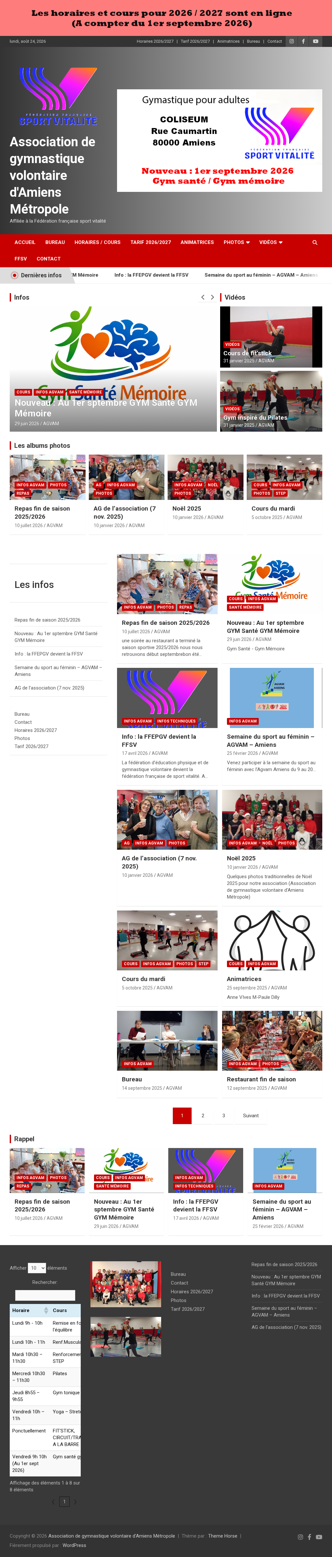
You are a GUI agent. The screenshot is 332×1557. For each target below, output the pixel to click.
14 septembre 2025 (142, 1088)
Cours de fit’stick (247, 353)
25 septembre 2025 (247, 987)
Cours (260, 485)
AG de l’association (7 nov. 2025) (49, 688)
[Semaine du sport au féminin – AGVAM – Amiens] (272, 698)
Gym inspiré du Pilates (255, 417)
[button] (46, 1310)
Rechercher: (45, 1282)
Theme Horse (222, 1536)
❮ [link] (53, 1502)
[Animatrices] (272, 940)
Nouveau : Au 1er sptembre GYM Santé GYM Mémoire (265, 627)
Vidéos (268, 242)
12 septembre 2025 (247, 1088)
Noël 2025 (186, 508)
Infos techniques (69, 403)
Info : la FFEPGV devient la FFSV (114, 275)
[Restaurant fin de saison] (272, 1040)
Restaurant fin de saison (261, 1079)
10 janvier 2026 (109, 525)
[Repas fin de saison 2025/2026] (167, 584)
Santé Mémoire (245, 607)
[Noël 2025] (272, 820)
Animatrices (228, 41)
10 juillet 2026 (29, 525)
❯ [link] (75, 1502)
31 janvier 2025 (239, 360)
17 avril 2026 (28, 423)
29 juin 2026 (239, 639)
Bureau (253, 41)
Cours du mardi (273, 508)
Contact (274, 41)
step (281, 493)
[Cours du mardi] (167, 940)
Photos (234, 242)
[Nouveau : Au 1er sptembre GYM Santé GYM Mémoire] (272, 584)
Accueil (25, 242)
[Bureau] (167, 1040)
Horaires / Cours (98, 242)
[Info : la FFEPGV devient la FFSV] (167, 698)
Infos (22, 297)
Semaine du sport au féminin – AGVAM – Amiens (223, 275)
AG (98, 485)
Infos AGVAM (31, 403)
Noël (213, 485)
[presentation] (203, 297)
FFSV (21, 259)
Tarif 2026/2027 (195, 41)
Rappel (24, 1139)
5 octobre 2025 (267, 517)
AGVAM (53, 423)
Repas (23, 493)
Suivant (251, 1116)
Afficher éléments (38, 1268)
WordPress (74, 1545)
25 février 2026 (242, 753)
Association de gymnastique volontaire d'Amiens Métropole (52, 175)
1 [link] (64, 1502)
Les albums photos (42, 445)
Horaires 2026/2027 (155, 41)
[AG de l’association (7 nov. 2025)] (167, 820)
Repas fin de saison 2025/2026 (42, 512)
